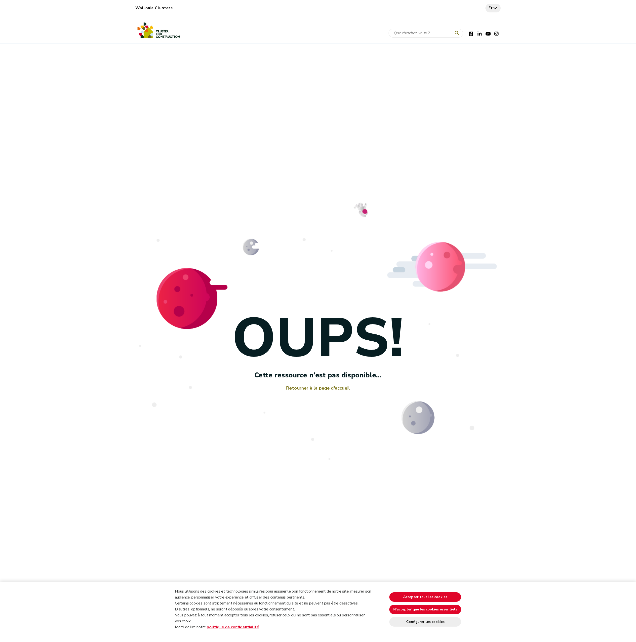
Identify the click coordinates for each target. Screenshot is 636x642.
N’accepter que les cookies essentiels (425, 609)
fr (490, 8)
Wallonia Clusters (154, 8)
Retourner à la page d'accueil (318, 388)
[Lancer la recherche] (458, 33)
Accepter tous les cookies (425, 597)
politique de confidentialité (233, 627)
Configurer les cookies (425, 621)
